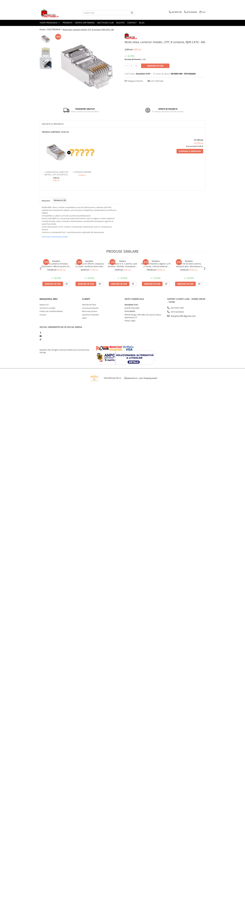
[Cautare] (132, 12)
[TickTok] (40, 339)
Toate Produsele (49, 22)
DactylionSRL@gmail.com (183, 316)
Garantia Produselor (90, 314)
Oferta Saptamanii (85, 22)
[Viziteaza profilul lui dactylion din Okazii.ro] (94, 378)
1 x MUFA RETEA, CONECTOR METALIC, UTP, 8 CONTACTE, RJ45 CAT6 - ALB (56, 173)
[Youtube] (40, 336)
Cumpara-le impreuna (190, 151)
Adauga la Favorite (135, 81)
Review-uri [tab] (60, 200)
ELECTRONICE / (54, 29)
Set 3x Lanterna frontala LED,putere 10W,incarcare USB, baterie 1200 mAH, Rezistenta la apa (56, 265)
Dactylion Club (105, 22)
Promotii (67, 22)
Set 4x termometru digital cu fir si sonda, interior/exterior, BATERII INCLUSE (156, 265)
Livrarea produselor (90, 308)
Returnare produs (89, 311)
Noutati (120, 22)
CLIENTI (86, 299)
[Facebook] (40, 332)
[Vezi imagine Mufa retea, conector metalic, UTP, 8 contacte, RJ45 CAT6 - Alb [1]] (45, 51)
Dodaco (122, 261)
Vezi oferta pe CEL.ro (112, 378)
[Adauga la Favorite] (66, 284)
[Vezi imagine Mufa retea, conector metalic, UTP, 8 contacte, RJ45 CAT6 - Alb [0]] (45, 39)
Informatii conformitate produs (55, 236)
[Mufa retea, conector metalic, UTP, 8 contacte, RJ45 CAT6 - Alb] (86, 66)
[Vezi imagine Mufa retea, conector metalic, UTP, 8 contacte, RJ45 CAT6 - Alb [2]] (45, 63)
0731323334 (177, 311)
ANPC (84, 318)
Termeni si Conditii (47, 308)
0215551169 (177, 307)
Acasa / (43, 29)
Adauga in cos (155, 65)
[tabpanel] (86, 66)
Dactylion (56, 261)
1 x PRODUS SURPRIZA (82, 172)
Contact (132, 22)
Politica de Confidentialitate (51, 311)
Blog (141, 22)
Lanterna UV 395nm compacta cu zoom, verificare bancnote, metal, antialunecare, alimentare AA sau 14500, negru (89, 265)
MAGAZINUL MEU (49, 299)
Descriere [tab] (46, 200)
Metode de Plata (89, 304)
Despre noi (44, 304)
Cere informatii (156, 81)
